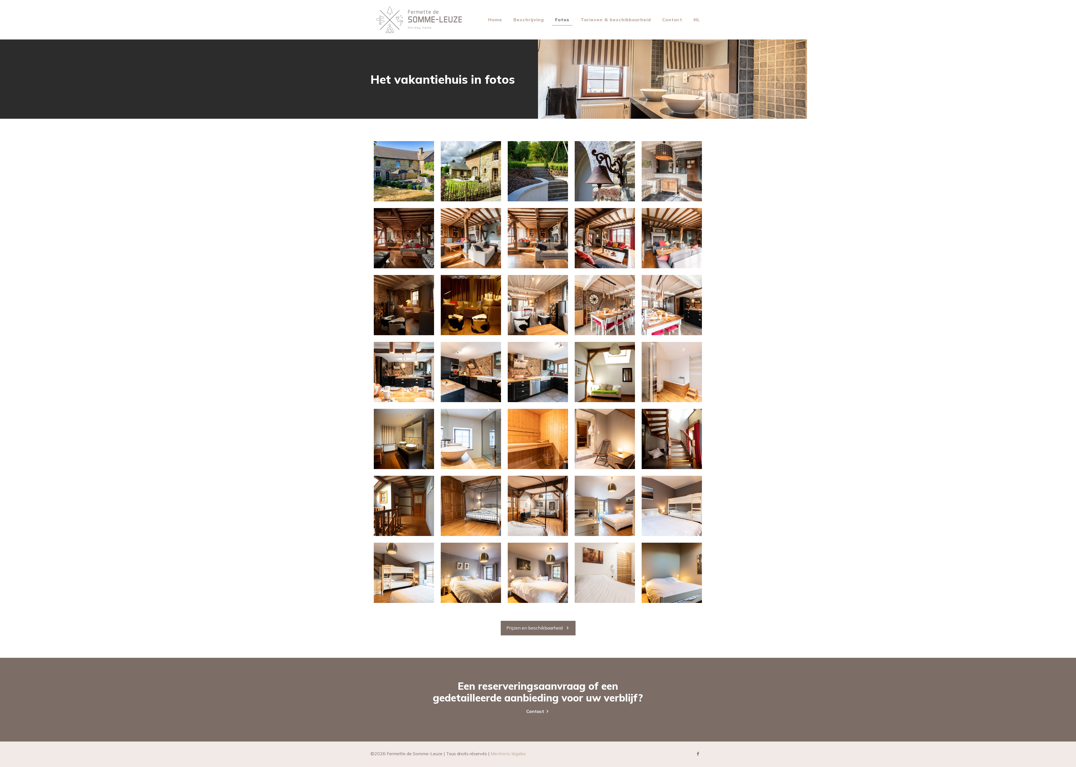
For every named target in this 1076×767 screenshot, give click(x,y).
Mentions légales (508, 753)
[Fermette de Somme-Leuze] (419, 19)
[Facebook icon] (698, 753)
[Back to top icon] (1049, 755)
